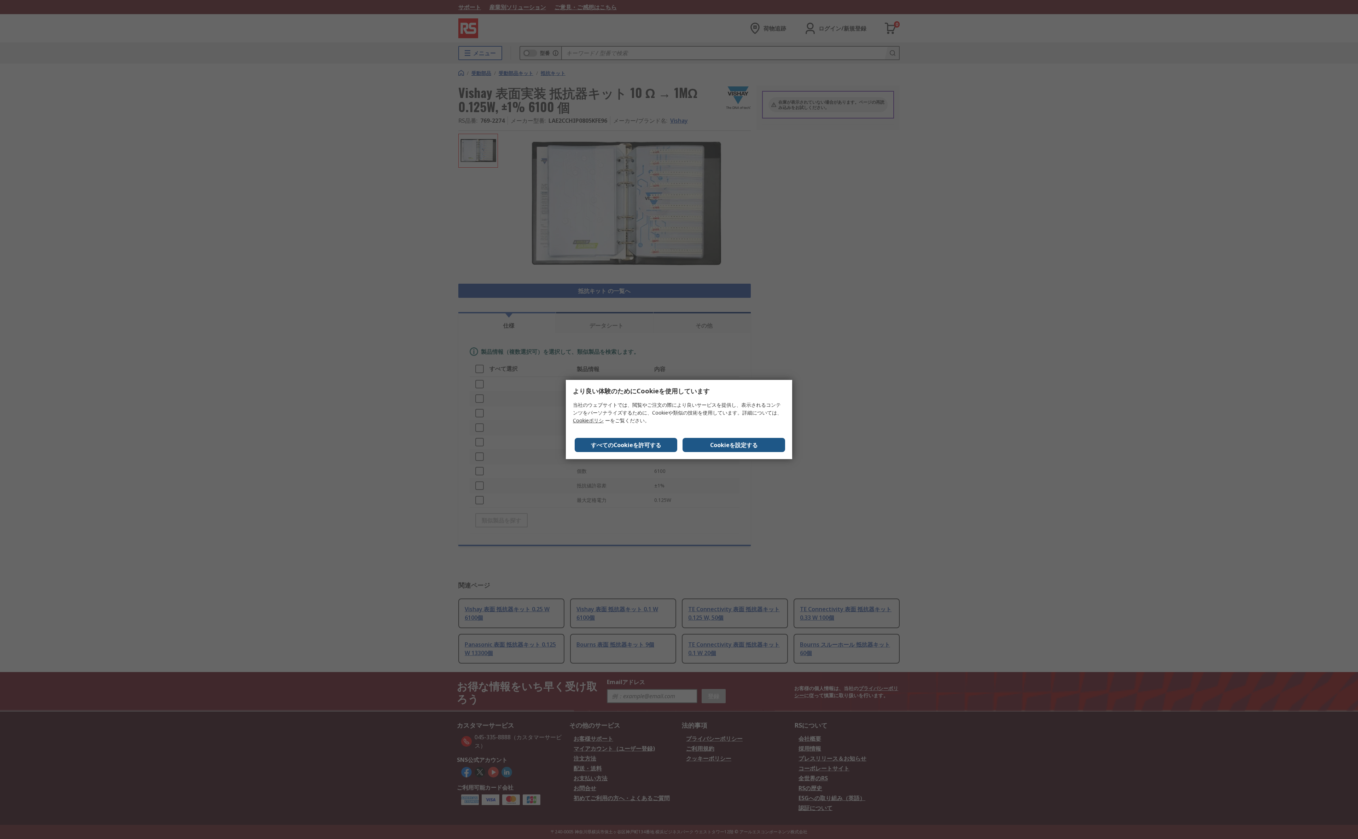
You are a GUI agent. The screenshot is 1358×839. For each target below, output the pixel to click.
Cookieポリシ (588, 420)
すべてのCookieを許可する (626, 445)
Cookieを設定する (734, 445)
